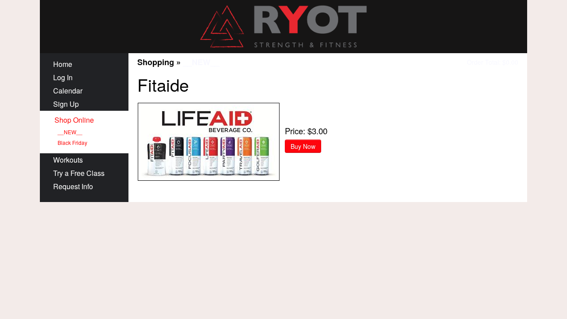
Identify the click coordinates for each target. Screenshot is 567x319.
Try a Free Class (79, 173)
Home (62, 64)
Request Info (73, 186)
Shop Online (74, 120)
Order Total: (492, 62)
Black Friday (72, 142)
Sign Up (66, 104)
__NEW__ (70, 132)
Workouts (68, 160)
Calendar (67, 91)
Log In (63, 77)
